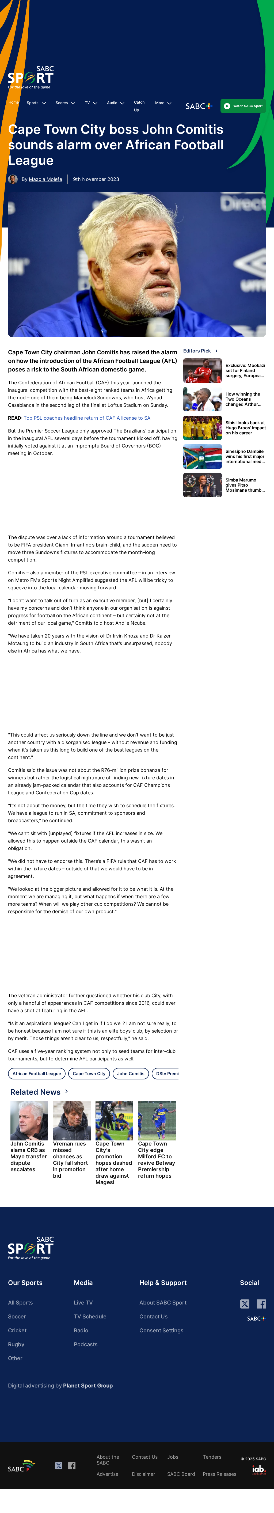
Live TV (83, 1302)
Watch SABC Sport (248, 106)
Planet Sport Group (88, 1385)
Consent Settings (161, 1330)
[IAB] (259, 1470)
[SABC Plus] (256, 1318)
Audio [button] (112, 102)
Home (14, 102)
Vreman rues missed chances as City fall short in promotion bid (70, 1159)
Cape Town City (89, 1073)
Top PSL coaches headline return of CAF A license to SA (87, 418)
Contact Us (153, 1316)
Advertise (107, 1474)
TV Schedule (90, 1316)
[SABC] (22, 1466)
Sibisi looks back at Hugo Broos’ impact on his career (246, 427)
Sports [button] (33, 102)
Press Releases (219, 1474)
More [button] (159, 102)
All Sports (20, 1302)
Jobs (172, 1457)
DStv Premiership (174, 1073)
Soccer (17, 1316)
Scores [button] (62, 102)
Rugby (16, 1344)
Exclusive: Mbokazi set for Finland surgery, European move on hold (245, 370)
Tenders (212, 1457)
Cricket (17, 1330)
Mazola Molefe (45, 179)
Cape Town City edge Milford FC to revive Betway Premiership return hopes (156, 1159)
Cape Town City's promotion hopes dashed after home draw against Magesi (114, 1162)
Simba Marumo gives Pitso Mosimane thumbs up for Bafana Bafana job (245, 485)
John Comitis (130, 1073)
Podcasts (86, 1344)
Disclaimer (143, 1474)
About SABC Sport (163, 1302)
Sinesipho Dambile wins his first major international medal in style (245, 456)
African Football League (37, 1073)
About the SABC (108, 1460)
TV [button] (87, 102)
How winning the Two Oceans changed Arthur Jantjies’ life (243, 399)
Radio (81, 1330)
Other (15, 1358)
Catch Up (139, 106)
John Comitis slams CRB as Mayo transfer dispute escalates (28, 1156)
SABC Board (181, 1474)
